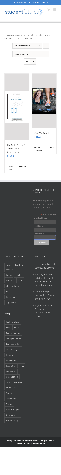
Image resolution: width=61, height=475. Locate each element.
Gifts (20, 280)
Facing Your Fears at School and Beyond (45, 266)
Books (9, 275)
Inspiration (11, 365)
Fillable (18, 275)
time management (14, 409)
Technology (11, 398)
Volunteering (12, 420)
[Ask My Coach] (44, 101)
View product (11, 167)
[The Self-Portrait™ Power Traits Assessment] (17, 107)
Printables (10, 296)
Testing (9, 404)
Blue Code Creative (37, 443)
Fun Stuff (10, 280)
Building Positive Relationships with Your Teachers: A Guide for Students (44, 279)
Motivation (11, 371)
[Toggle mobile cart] (49, 9)
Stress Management (15, 382)
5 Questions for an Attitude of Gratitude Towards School (44, 310)
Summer (9, 393)
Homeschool (11, 360)
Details (24, 166)
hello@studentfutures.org (38, 2)
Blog (8, 327)
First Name (39, 226)
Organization (12, 376)
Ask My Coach (41, 133)
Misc (22, 365)
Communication (13, 344)
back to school (12, 322)
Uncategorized (12, 415)
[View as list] (33, 61)
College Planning (13, 338)
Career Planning (13, 333)
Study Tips (11, 387)
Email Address (41, 218)
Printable (10, 291)
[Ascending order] (46, 46)
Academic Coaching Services (14, 267)
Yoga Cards (11, 302)
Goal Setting (11, 349)
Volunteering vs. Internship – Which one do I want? (44, 295)
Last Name (39, 233)
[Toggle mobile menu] (55, 9)
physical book (12, 285)
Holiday (9, 354)
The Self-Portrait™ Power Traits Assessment (16, 149)
